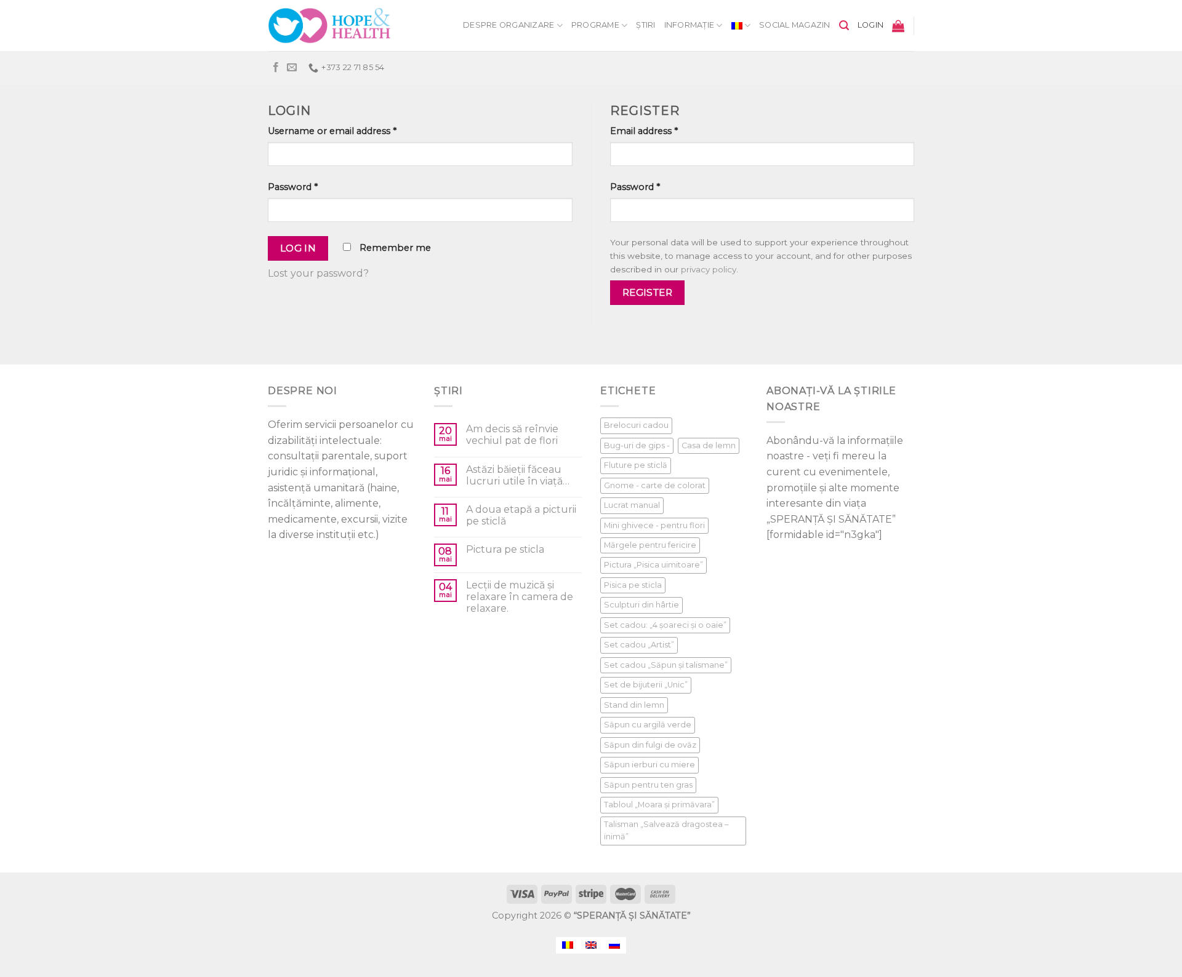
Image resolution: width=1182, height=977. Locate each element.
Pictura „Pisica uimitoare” (653, 564)
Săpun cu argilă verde (647, 724)
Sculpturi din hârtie (641, 604)
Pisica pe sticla (633, 585)
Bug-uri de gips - (637, 445)
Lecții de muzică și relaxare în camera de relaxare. (519, 596)
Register (647, 292)
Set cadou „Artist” (639, 644)
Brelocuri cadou (636, 425)
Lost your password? (318, 273)
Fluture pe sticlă (635, 465)
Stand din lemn (634, 705)
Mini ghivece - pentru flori (654, 525)
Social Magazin (794, 25)
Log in (298, 248)
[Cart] (898, 25)
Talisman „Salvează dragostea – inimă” (666, 830)
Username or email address (332, 130)
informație (689, 25)
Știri (645, 25)
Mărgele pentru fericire (650, 545)
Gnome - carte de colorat (655, 485)
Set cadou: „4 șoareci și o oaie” (665, 625)
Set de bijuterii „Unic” (646, 684)
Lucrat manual (632, 505)
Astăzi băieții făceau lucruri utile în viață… (517, 475)
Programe (595, 25)
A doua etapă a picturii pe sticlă (521, 515)
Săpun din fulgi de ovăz (650, 745)
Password (293, 186)
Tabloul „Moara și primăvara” (659, 804)
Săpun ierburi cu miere (649, 764)
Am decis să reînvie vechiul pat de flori (512, 434)
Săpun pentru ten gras (648, 784)
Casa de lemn (708, 445)
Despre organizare (508, 25)
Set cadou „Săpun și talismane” (666, 665)
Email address (644, 130)
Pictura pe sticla (505, 549)
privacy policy (708, 269)
